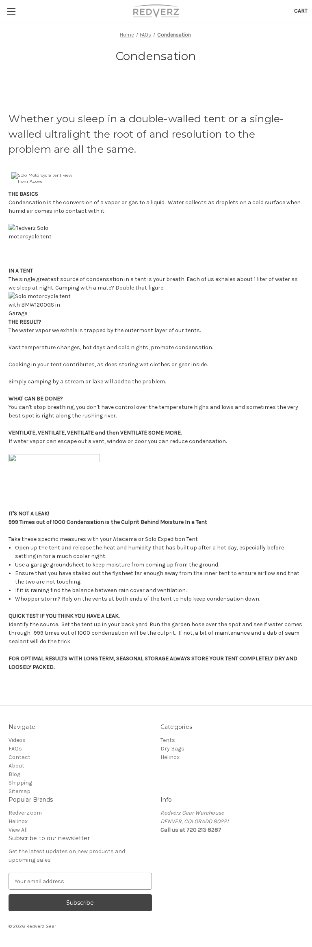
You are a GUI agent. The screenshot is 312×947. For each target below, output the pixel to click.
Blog (14, 774)
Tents (167, 740)
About (16, 765)
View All (18, 829)
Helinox (170, 757)
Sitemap (19, 791)
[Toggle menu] (11, 11)
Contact (19, 757)
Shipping (20, 782)
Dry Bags (172, 748)
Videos (17, 740)
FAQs (15, 748)
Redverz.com (25, 812)
